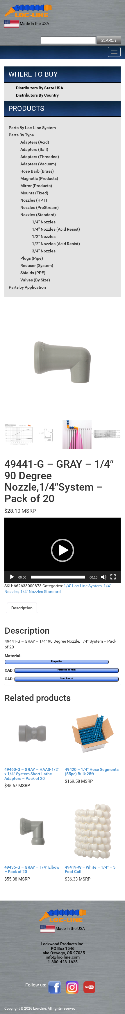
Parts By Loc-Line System (32, 127)
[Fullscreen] (113, 577)
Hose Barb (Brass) (37, 171)
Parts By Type (21, 135)
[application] (62, 550)
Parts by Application (27, 287)
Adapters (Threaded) (39, 156)
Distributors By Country (37, 95)
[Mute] (104, 577)
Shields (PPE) (32, 272)
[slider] (58, 577)
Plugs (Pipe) (31, 258)
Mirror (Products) (36, 185)
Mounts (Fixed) (34, 193)
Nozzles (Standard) (38, 214)
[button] (62, 550)
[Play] (12, 577)
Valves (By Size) (35, 280)
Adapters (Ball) (34, 149)
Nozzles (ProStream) (39, 207)
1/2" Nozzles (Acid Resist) (56, 243)
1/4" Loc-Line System (83, 585)
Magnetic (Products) (39, 178)
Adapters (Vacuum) (38, 164)
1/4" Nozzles (44, 222)
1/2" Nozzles (44, 236)
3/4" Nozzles (44, 251)
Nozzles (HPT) (33, 200)
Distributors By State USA (39, 88)
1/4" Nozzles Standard (40, 591)
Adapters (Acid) (34, 142)
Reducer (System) (36, 265)
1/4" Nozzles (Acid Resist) (56, 229)
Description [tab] (22, 607)
